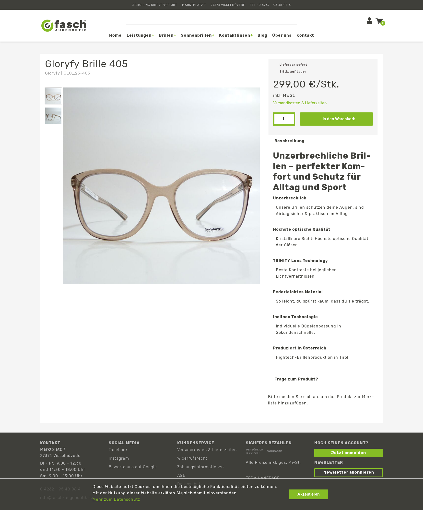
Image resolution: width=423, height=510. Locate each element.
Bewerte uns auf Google (133, 467)
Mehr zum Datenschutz (116, 499)
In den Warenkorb (339, 119)
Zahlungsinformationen (200, 467)
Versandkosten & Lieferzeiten (300, 103)
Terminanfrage (263, 478)
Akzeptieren (308, 494)
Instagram (119, 458)
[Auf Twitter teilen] (308, 414)
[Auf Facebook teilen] (294, 414)
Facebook (118, 449)
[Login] (369, 20)
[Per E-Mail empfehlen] (322, 414)
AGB (181, 475)
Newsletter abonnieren (348, 472)
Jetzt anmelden (348, 452)
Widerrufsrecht (192, 458)
